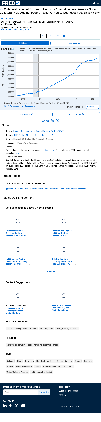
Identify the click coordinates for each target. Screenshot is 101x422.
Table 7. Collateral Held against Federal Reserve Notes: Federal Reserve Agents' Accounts (47, 189)
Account (75, 114)
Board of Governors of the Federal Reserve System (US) (37, 131)
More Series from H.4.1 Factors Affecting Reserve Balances (32, 345)
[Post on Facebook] (47, 120)
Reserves (29, 361)
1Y (37, 36)
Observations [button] (7, 18)
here (17, 153)
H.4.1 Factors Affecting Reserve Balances (32, 135)
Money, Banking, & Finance (67, 329)
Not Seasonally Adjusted (41, 372)
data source (50, 150)
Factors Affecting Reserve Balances (22, 329)
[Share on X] (43, 120)
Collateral (10, 361)
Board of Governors (24, 366)
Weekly (9, 366)
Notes (20, 361)
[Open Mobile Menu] (98, 3)
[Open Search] (94, 3)
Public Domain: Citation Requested (58, 366)
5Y (43, 36)
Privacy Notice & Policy (69, 406)
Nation (38, 366)
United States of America (17, 372)
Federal (78, 361)
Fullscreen (91, 106)
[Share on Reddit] (52, 120)
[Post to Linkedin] (57, 120)
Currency (88, 361)
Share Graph (25, 114)
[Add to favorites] (1, 9)
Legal (61, 402)
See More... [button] (51, 271)
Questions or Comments (69, 391)
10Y (50, 36)
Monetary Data (46, 329)
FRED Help (63, 395)
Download (73, 43)
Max (57, 36)
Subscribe (44, 392)
